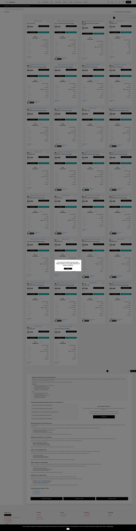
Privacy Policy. (110, 526)
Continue (68, 268)
